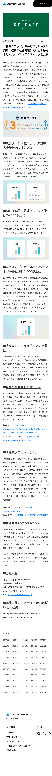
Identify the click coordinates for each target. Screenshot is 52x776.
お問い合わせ (12, 750)
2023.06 (34, 680)
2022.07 (43, 692)
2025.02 (25, 657)
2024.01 (15, 674)
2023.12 (25, 674)
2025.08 (25, 651)
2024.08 (43, 663)
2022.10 (15, 692)
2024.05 (25, 669)
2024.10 (25, 663)
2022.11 (43, 686)
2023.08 (15, 680)
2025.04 (15, 663)
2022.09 (25, 692)
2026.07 (15, 640)
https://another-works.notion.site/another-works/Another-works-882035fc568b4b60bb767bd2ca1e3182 (25, 429)
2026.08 (6, 640)
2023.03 (15, 686)
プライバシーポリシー (15, 741)
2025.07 (34, 651)
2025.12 (34, 646)
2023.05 (43, 680)
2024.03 (43, 669)
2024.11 (6, 663)
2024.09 (34, 663)
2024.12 (43, 657)
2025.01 (34, 657)
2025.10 (6, 651)
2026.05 (34, 640)
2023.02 (25, 686)
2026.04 (43, 640)
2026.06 (25, 640)
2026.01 (25, 646)
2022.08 (34, 692)
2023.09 (6, 680)
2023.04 (6, 686)
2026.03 (6, 646)
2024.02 (6, 674)
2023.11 (34, 674)
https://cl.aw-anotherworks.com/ (33, 514)
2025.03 (15, 657)
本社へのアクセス (13, 737)
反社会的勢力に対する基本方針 (19, 745)
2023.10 (43, 674)
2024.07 (6, 669)
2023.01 (34, 686)
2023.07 (25, 680)
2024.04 (34, 669)
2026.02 (15, 646)
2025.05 (6, 657)
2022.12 (6, 692)
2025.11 (43, 646)
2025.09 (15, 651)
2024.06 (15, 669)
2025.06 (43, 651)
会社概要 (10, 732)
